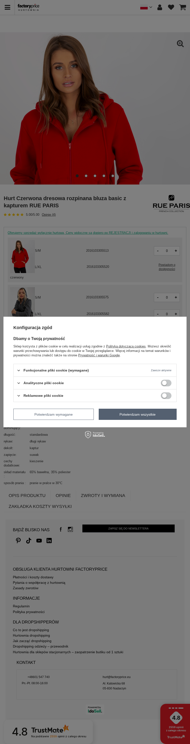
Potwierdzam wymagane (53, 414)
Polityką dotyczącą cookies (126, 346)
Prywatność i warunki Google (99, 355)
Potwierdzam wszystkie (137, 414)
